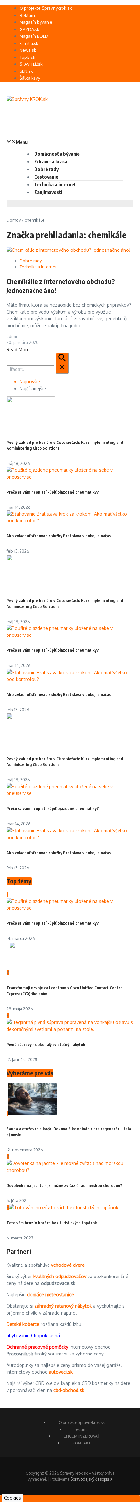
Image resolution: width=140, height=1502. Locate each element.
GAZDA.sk (29, 29)
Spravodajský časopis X (91, 1479)
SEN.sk (26, 71)
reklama (82, 1429)
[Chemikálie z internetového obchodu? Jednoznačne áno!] (68, 250)
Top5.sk (27, 57)
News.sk (28, 50)
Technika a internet (55, 184)
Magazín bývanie (36, 22)
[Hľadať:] (38, 369)
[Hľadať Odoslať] (62, 363)
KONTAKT (82, 1443)
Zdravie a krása (50, 161)
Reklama (28, 15)
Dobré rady (46, 169)
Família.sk (29, 43)
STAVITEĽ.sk (31, 64)
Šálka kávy (30, 78)
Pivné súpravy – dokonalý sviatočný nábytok (46, 1044)
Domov (14, 220)
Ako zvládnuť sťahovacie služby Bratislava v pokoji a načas (59, 535)
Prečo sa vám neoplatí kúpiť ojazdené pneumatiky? (53, 492)
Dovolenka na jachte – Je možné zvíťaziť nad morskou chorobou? (64, 1185)
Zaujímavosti (48, 192)
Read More (18, 349)
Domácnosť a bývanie (57, 154)
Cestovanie (46, 177)
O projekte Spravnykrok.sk (46, 8)
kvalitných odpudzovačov (59, 1276)
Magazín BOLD (34, 36)
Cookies (12, 1498)
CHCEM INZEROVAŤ (81, 1436)
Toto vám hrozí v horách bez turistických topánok (52, 1222)
